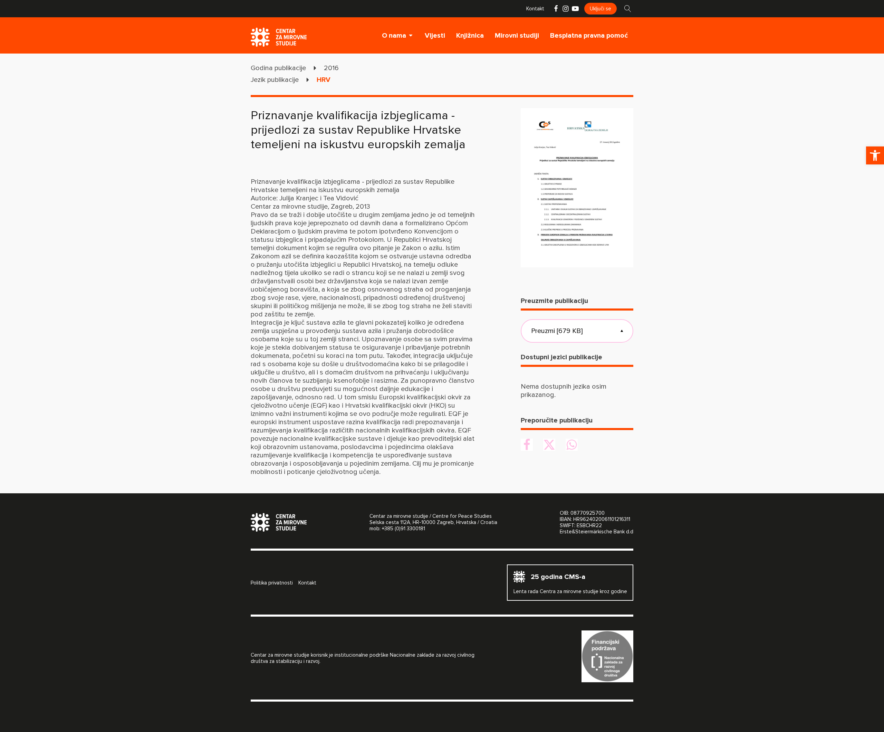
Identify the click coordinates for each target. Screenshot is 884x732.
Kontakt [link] (535, 9)
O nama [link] (394, 35)
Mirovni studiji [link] (517, 35)
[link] (875, 155)
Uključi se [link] (600, 9)
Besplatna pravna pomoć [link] (589, 35)
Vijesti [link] (435, 35)
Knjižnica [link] (470, 35)
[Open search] (627, 8)
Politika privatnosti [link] (272, 583)
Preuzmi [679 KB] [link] (577, 331)
